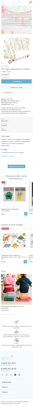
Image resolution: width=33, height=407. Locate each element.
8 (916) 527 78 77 (8, 363)
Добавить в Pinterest (16, 166)
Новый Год (5, 143)
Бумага (4, 125)
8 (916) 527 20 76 (8, 369)
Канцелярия (5, 145)
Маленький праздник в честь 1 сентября (12, 307)
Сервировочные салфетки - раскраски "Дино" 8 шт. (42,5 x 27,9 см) (13, 257)
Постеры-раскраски (17, 143)
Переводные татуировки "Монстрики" (10, 210)
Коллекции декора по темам (19, 22)
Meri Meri (4, 121)
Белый (3, 130)
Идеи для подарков (24, 24)
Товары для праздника (22, 141)
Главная (26, 20)
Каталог (4, 139)
